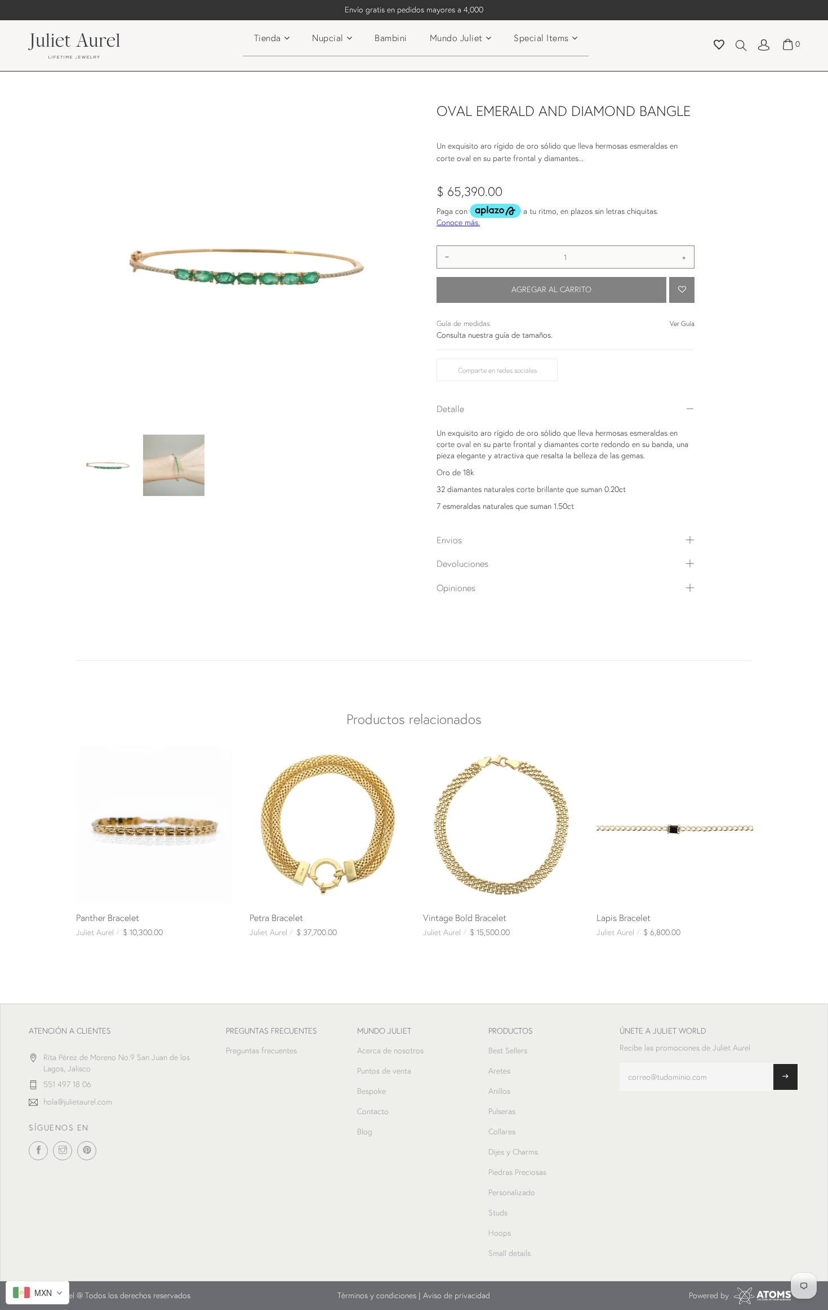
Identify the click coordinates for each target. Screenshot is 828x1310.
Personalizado (511, 1192)
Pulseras (501, 1111)
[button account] (763, 44)
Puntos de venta (384, 1071)
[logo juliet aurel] (74, 44)
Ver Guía (682, 323)
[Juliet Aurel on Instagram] (62, 1150)
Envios (449, 540)
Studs (498, 1213)
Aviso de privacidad (456, 1295)
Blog (364, 1131)
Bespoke (371, 1091)
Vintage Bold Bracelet (464, 917)
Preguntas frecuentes (261, 1050)
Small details (509, 1253)
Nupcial (328, 37)
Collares (501, 1131)
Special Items (541, 37)
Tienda (267, 37)
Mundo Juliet (456, 37)
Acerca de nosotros (390, 1050)
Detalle (450, 408)
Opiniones (456, 587)
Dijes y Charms (513, 1152)
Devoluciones (462, 563)
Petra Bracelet (276, 917)
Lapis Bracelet (623, 917)
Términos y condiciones (376, 1295)
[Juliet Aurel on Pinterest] (86, 1150)
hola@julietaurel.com (77, 1102)
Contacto (373, 1111)
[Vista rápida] (89, 759)
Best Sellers (507, 1050)
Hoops (499, 1233)
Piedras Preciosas (517, 1172)
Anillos (499, 1091)
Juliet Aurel (95, 932)
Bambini (391, 37)
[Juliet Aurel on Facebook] (38, 1150)
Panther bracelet (107, 917)
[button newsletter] (785, 1077)
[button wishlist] (719, 46)
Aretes (499, 1071)
